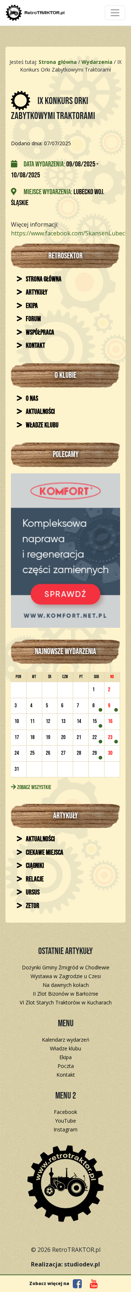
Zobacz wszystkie (33, 787)
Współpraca (39, 332)
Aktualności (40, 412)
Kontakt (35, 346)
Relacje (34, 879)
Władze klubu (42, 425)
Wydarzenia (97, 61)
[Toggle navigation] (115, 12)
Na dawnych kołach (66, 984)
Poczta (65, 1065)
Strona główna (43, 279)
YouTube (65, 1120)
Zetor (32, 906)
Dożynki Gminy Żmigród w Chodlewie (66, 967)
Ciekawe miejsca (44, 853)
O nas (31, 399)
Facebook (65, 1111)
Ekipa (31, 306)
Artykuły (36, 292)
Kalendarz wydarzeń (66, 1039)
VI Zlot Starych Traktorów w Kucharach (66, 1002)
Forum (33, 319)
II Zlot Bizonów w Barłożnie (65, 993)
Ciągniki (34, 866)
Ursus (32, 892)
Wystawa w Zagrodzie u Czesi (66, 976)
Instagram (65, 1129)
